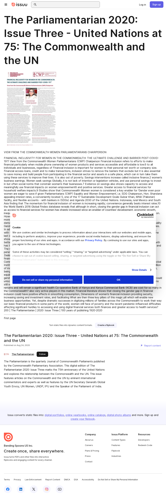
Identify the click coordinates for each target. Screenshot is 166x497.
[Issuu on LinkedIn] (21, 489)
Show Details (139, 270)
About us (89, 440)
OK (118, 279)
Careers (89, 445)
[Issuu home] (19, 4)
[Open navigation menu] (6, 4)
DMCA (67, 479)
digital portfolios (54, 415)
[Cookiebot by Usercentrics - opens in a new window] (139, 215)
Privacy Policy (93, 240)
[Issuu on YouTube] (60, 489)
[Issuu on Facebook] (8, 489)
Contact (88, 461)
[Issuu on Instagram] (47, 489)
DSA (76, 479)
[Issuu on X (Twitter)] (34, 489)
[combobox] (68, 4)
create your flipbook (83, 419)
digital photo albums (119, 415)
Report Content (52, 479)
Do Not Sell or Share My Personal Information (118, 480)
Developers (144, 440)
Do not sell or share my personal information (47, 279)
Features (116, 445)
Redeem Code (145, 445)
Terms (7, 479)
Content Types (118, 440)
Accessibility (88, 479)
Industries (116, 456)
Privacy (17, 479)
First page (10, 318)
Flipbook (116, 451)
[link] (142, 4)
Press (88, 456)
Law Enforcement (33, 479)
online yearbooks (75, 415)
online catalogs (97, 415)
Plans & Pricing (92, 451)
